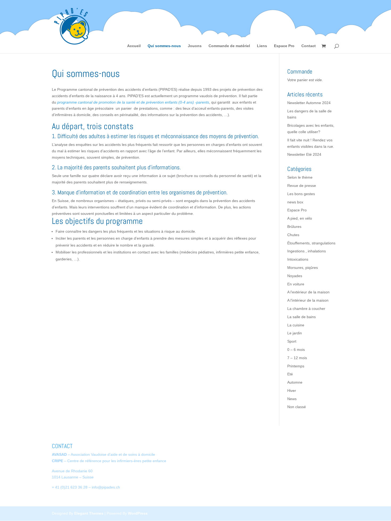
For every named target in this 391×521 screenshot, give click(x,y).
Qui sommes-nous (164, 46)
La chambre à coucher (306, 308)
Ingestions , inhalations (306, 251)
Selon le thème (300, 177)
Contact (308, 46)
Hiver (291, 390)
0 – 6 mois (296, 349)
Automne (294, 382)
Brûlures (294, 226)
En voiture (295, 284)
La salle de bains (301, 317)
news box (295, 202)
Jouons (195, 46)
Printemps (295, 366)
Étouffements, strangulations (311, 243)
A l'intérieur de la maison (307, 300)
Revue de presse (301, 185)
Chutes (293, 235)
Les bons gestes (301, 194)
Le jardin (294, 333)
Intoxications (297, 259)
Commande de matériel (229, 46)
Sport (291, 341)
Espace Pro (284, 46)
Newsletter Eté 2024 (304, 154)
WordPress (138, 513)
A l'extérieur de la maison (308, 292)
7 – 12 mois (297, 358)
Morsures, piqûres (302, 267)
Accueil (134, 46)
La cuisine (295, 325)
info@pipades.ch (106, 487)
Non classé (296, 407)
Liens (262, 46)
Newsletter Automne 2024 (309, 103)
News (292, 399)
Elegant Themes (88, 513)
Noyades (294, 276)
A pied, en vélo (299, 218)
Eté (290, 374)
